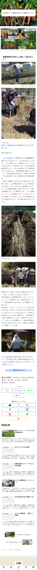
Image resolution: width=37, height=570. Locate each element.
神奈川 (5, 380)
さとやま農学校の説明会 (9, 356)
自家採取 (11, 380)
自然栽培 (19, 380)
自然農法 (26, 380)
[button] (18, 395)
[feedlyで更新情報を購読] (27, 414)
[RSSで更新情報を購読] (18, 418)
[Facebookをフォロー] (9, 409)
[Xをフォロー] (27, 405)
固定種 (24, 377)
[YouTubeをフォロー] (9, 414)
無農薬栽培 (31, 377)
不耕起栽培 (17, 377)
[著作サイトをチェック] (9, 405)
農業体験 (13, 382)
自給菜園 (5, 382)
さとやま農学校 (8, 158)
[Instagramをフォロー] (27, 409)
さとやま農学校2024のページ (18, 370)
